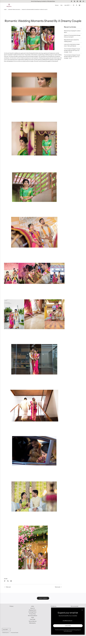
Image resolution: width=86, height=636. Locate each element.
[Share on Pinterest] (11, 581)
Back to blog (43, 598)
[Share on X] (7, 581)
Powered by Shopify (14, 632)
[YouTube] (83, 1)
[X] (74, 1)
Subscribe (68, 625)
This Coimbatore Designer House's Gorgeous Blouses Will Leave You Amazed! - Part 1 (72, 56)
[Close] (82, 610)
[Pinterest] (80, 1)
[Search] (73, 5)
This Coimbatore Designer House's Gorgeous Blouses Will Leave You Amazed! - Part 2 (72, 50)
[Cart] (79, 5)
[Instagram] (77, 1)
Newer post (57, 587)
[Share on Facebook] (4, 581)
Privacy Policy (76, 629)
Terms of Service (67, 631)
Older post (8, 587)
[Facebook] (71, 1)
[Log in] (76, 5)
